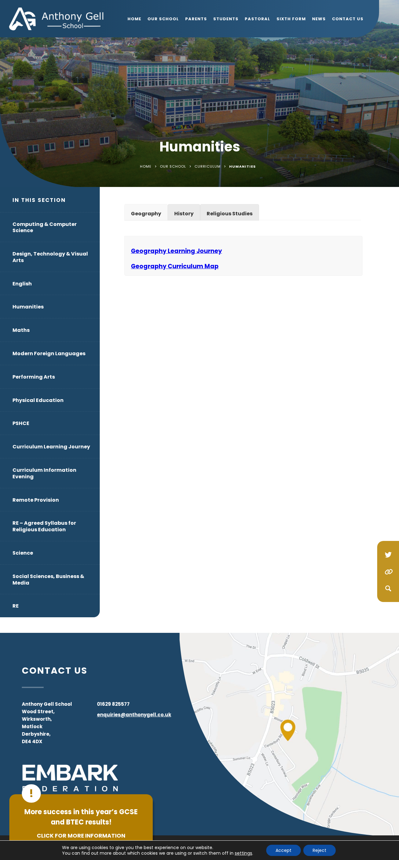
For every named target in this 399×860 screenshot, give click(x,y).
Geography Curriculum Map (175, 266)
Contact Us (347, 19)
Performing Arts (33, 376)
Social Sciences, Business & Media (48, 579)
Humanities (28, 306)
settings (243, 853)
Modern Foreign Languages (48, 353)
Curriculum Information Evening (44, 473)
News (319, 19)
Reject (319, 850)
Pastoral (257, 19)
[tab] (146, 212)
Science (22, 553)
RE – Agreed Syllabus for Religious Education (44, 526)
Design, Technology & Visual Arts (50, 257)
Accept (283, 850)
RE (15, 605)
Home (134, 19)
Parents (196, 19)
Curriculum (208, 166)
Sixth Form (291, 19)
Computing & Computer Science (44, 227)
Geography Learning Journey (176, 251)
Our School (163, 19)
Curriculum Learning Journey (51, 446)
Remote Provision (35, 500)
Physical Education (38, 400)
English (22, 283)
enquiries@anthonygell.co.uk (134, 714)
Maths (21, 330)
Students (225, 19)
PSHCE (20, 423)
